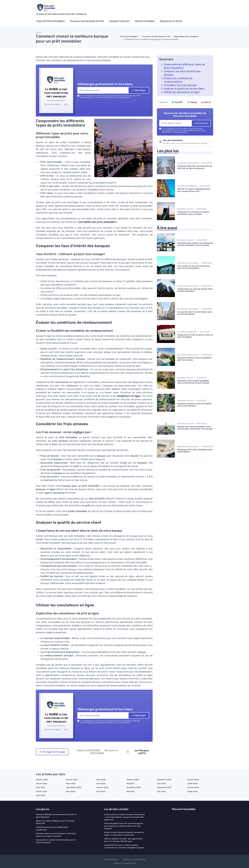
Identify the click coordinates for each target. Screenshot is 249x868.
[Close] (176, 412)
